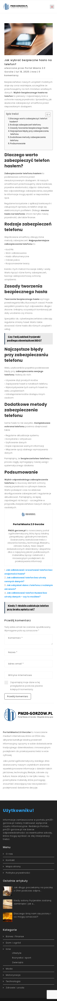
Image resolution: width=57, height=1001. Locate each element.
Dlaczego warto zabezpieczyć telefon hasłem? (28, 120)
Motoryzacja (13, 975)
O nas (9, 853)
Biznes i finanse (15, 936)
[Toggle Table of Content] (46, 114)
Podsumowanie (17, 143)
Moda (9, 968)
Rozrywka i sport (21, 957)
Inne (34, 71)
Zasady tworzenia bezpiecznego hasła (29, 128)
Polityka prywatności (18, 872)
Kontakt (10, 860)
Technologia (13, 981)
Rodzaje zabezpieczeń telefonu (25, 124)
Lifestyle (16, 953)
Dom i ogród (13, 942)
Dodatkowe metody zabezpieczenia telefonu (28, 139)
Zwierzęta (17, 962)
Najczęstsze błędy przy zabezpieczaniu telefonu (29, 133)
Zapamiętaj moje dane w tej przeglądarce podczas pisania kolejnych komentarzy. (26, 686)
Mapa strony (13, 866)
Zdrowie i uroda (15, 987)
